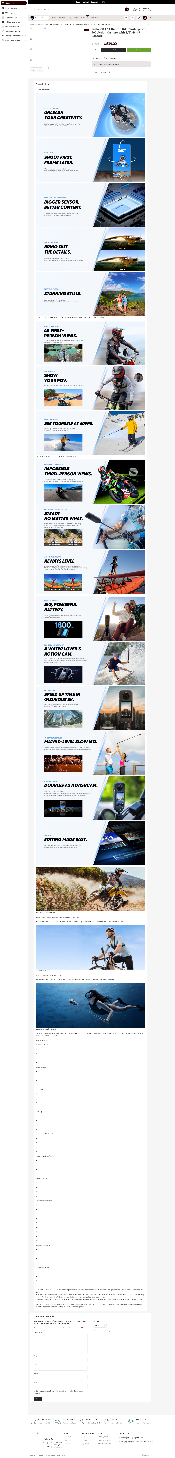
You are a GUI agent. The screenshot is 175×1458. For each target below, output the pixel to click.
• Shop (83, 1437)
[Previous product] (146, 24)
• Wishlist (84, 1440)
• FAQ (65, 1440)
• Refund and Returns (105, 1444)
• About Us (67, 1437)
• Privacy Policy (103, 1437)
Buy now (139, 50)
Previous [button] (33, 70)
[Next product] (150, 24)
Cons (35, 1365)
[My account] (126, 18)
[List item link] (132, 1441)
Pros (35, 1356)
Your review (39, 1332)
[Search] (127, 9)
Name (36, 1373)
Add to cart (113, 50)
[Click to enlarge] (48, 68)
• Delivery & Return (104, 1440)
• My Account (85, 1444)
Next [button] (40, 70)
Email (36, 1382)
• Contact (67, 1444)
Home (32, 24)
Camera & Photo (43, 24)
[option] (36, 31)
